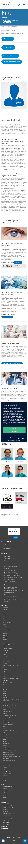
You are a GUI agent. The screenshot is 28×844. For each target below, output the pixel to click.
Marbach (5, 695)
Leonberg (5, 686)
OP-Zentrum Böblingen (8, 616)
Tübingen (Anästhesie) (8, 765)
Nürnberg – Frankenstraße (9, 722)
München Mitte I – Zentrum (9, 704)
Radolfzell (5, 728)
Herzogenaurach (6, 661)
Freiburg (5, 637)
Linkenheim (5, 691)
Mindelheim (5, 697)
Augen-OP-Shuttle (7, 792)
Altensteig (5, 607)
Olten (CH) (5, 726)
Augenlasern (17, 262)
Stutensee (5, 745)
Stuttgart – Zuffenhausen (9, 754)
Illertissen (5, 669)
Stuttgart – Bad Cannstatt (9, 747)
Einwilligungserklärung (8, 795)
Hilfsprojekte (6, 824)
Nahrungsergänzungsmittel (10, 596)
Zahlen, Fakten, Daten (8, 817)
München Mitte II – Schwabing (10, 705)
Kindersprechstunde (9, 598)
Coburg (4, 624)
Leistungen (4, 553)
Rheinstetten (6, 680)
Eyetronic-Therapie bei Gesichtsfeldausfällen (14, 599)
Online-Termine (9, 47)
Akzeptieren (14, 428)
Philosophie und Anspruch (9, 813)
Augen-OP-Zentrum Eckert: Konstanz (11, 678)
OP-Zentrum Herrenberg (8, 659)
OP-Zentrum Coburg (7, 622)
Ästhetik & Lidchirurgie (9, 581)
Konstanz (5, 676)
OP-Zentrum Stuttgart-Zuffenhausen (11, 756)
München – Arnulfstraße (8, 702)
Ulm (4, 769)
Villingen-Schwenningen (8, 773)
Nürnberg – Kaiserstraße (8, 724)
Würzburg (5, 778)
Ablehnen (14, 431)
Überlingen (5, 767)
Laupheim (5, 684)
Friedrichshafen (6, 641)
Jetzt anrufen (9, 38)
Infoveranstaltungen (7, 786)
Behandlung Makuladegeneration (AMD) (13, 577)
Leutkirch (5, 687)
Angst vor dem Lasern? (9, 562)
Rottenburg (5, 739)
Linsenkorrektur (6, 565)
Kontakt (15, 537)
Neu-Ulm (5, 713)
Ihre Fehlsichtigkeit (7, 541)
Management (6, 811)
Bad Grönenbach (7, 611)
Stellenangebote (6, 822)
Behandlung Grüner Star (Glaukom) (12, 575)
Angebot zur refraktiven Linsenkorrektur (12, 363)
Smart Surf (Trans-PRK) (9, 558)
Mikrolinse (6, 568)
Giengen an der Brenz (8, 648)
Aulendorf (5, 609)
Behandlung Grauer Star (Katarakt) (12, 573)
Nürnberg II (5, 720)
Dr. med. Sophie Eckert (8, 805)
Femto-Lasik (7, 556)
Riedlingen (5, 734)
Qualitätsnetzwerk (7, 815)
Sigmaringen (6, 743)
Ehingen (5, 626)
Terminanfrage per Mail (11, 56)
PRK (5, 560)
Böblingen (5, 614)
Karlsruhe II (5, 674)
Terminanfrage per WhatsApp (13, 61)
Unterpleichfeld (6, 771)
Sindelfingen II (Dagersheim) (9, 760)
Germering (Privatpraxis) (8, 644)
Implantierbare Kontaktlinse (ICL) (12, 566)
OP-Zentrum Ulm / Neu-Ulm (9, 715)
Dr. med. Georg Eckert (8, 807)
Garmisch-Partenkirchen (8, 643)
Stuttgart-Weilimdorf (7, 752)
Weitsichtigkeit (6, 544)
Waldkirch (5, 775)
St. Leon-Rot (5, 762)
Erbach (4, 631)
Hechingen (5, 656)
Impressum (4, 826)
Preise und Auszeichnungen (9, 820)
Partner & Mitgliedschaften (9, 818)
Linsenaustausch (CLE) (9, 570)
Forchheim (5, 635)
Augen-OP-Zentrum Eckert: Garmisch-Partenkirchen (11, 700)
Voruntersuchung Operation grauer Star (13, 590)
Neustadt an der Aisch (8, 711)
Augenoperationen (7, 316)
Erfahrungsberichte (7, 788)
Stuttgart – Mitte (7, 748)
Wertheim (5, 777)
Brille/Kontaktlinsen (9, 592)
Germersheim (6, 646)
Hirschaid (5, 663)
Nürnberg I (5, 719)
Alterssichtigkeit (6, 548)
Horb (4, 667)
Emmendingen (6, 629)
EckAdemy (5, 809)
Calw (4, 620)
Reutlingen (5, 735)
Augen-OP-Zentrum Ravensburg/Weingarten (13, 732)
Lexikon (4, 797)
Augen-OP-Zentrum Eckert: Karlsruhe (11, 671)
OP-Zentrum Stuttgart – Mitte (10, 750)
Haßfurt (4, 654)
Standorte (9, 26)
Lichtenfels (5, 689)
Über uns (3, 802)
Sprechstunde (7, 585)
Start (4, 26)
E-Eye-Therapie (7, 601)
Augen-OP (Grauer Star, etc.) (9, 572)
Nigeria (4, 780)
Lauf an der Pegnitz (7, 682)
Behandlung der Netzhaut (10, 579)
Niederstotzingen (7, 717)
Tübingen (5, 763)
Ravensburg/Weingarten (8, 730)
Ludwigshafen (6, 693)
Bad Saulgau (6, 613)
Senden (4, 741)
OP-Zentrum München (8, 707)
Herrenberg (5, 658)
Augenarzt (5, 584)
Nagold (4, 709)
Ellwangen (5, 628)
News (4, 793)
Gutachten (6, 594)
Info (2, 784)
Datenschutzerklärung (16, 440)
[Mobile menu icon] (24, 5)
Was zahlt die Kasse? (7, 790)
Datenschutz (4, 828)
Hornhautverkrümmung (8, 546)
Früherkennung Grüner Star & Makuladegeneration (11, 588)
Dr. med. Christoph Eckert (9, 803)
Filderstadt (5, 633)
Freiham (5, 639)
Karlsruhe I (5, 672)
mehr (14, 435)
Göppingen (5, 650)
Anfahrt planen (7, 22)
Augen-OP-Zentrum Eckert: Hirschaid (11, 665)
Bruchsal (5, 618)
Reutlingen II (6, 737)
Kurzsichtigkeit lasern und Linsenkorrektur (13, 543)
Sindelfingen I (6, 758)
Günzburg (5, 652)
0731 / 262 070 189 (7, 266)
